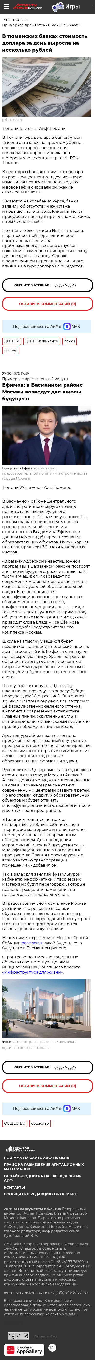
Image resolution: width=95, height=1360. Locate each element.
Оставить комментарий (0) (47, 304)
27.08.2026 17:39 (15, 374)
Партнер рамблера (45, 1336)
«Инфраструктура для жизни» (32, 972)
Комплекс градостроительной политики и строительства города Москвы (45, 473)
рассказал (31, 943)
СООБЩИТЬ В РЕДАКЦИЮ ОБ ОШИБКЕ (40, 1194)
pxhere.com (12, 119)
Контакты (14, 1187)
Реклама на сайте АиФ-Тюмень (36, 1158)
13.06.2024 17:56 (15, 20)
